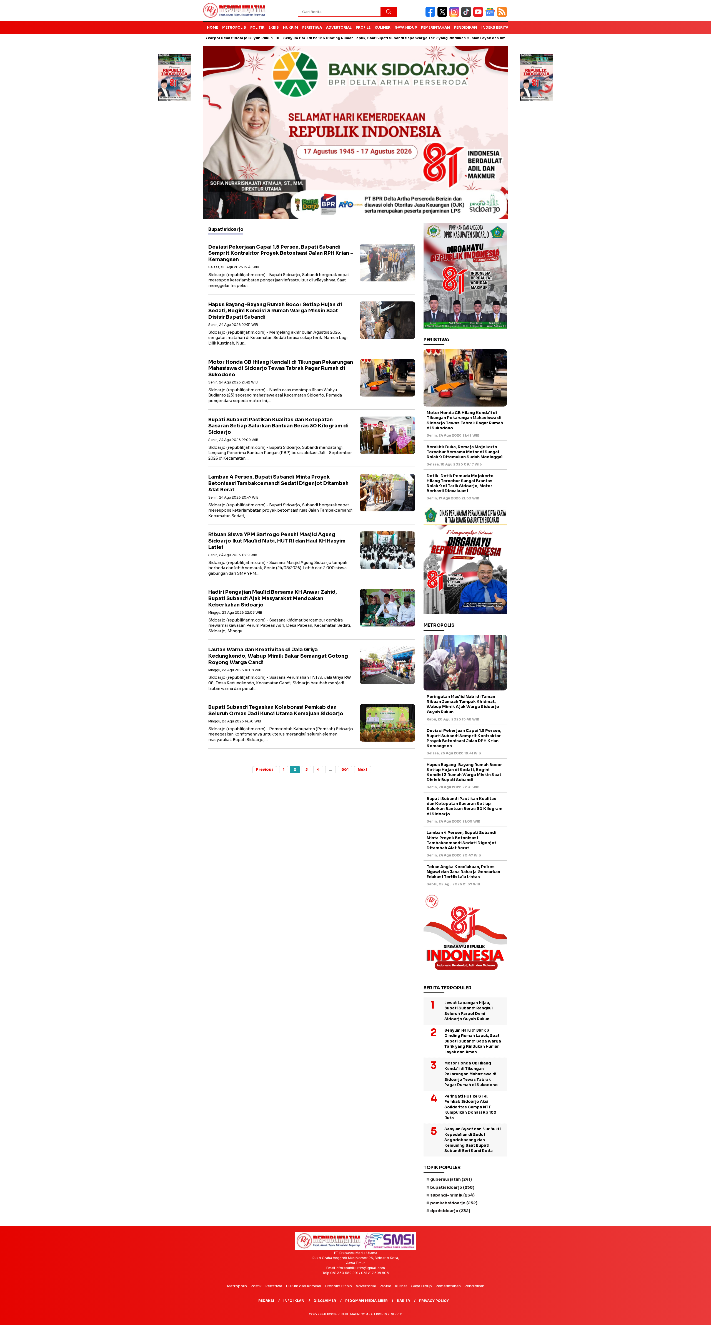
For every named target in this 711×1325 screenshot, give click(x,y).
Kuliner (382, 27)
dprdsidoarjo (450, 1210)
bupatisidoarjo (452, 1187)
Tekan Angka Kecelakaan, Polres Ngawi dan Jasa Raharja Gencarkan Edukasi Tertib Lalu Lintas (463, 871)
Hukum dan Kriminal (303, 1286)
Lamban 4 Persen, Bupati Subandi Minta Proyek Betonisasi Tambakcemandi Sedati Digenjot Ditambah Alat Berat (278, 483)
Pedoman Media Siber (366, 1301)
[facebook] (431, 15)
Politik (257, 27)
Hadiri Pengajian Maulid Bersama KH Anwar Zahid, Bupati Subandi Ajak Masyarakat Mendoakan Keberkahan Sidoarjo (272, 598)
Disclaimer (325, 1301)
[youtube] (479, 15)
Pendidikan (465, 27)
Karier (403, 1301)
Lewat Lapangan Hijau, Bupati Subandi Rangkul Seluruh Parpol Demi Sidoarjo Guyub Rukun (468, 1011)
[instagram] (455, 15)
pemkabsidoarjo (453, 1202)
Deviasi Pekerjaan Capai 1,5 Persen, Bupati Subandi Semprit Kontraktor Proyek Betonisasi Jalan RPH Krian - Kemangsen (280, 253)
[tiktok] (467, 15)
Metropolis (234, 27)
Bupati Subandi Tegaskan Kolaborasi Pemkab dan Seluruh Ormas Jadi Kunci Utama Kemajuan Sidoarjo (275, 710)
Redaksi (266, 1301)
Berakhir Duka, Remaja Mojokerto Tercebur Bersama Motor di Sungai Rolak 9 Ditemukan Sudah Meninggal (464, 451)
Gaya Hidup (406, 27)
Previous (265, 769)
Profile (363, 27)
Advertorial (339, 27)
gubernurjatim (451, 1179)
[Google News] (491, 15)
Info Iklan (293, 1301)
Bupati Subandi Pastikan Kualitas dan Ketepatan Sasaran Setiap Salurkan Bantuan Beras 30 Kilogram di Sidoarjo (278, 426)
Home (212, 27)
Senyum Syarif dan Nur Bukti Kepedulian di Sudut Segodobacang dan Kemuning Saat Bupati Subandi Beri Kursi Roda (472, 1140)
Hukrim (290, 27)
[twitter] (443, 15)
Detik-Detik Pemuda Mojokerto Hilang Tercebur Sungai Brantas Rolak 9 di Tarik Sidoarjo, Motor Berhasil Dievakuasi (460, 483)
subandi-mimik (452, 1195)
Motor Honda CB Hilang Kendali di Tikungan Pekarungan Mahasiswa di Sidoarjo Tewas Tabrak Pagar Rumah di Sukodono (280, 368)
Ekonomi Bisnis (338, 1286)
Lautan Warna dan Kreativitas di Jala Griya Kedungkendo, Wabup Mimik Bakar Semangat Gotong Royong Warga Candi (278, 656)
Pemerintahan (435, 27)
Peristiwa (312, 27)
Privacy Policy (434, 1301)
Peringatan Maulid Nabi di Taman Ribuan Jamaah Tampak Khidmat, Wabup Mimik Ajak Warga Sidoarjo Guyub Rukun (463, 704)
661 (345, 769)
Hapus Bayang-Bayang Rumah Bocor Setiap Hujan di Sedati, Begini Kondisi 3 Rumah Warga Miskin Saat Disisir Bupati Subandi (275, 310)
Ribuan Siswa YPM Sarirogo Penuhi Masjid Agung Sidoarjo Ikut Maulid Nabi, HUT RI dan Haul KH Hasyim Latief (277, 540)
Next (362, 769)
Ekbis (274, 27)
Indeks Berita (494, 27)
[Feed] (502, 15)
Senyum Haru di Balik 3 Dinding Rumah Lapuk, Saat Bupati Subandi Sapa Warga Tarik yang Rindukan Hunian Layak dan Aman (342, 38)
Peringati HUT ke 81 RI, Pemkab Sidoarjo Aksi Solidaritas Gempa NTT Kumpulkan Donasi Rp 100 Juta (470, 1107)
